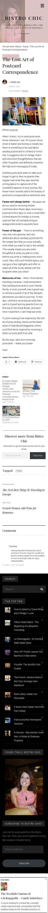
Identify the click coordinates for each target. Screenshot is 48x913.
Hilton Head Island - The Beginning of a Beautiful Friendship (26, 626)
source (13, 130)
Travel (25, 91)
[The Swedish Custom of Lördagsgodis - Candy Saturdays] (4, 890)
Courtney (13, 546)
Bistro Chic (24, 18)
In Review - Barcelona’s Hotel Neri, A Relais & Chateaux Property (29, 736)
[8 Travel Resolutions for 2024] (11, 411)
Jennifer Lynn (15, 82)
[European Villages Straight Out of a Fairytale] (12, 391)
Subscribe (37, 455)
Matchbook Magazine (22, 325)
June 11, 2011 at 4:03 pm (14, 565)
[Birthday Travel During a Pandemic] (31, 385)
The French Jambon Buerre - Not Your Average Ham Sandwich (28, 681)
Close (46, 879)
